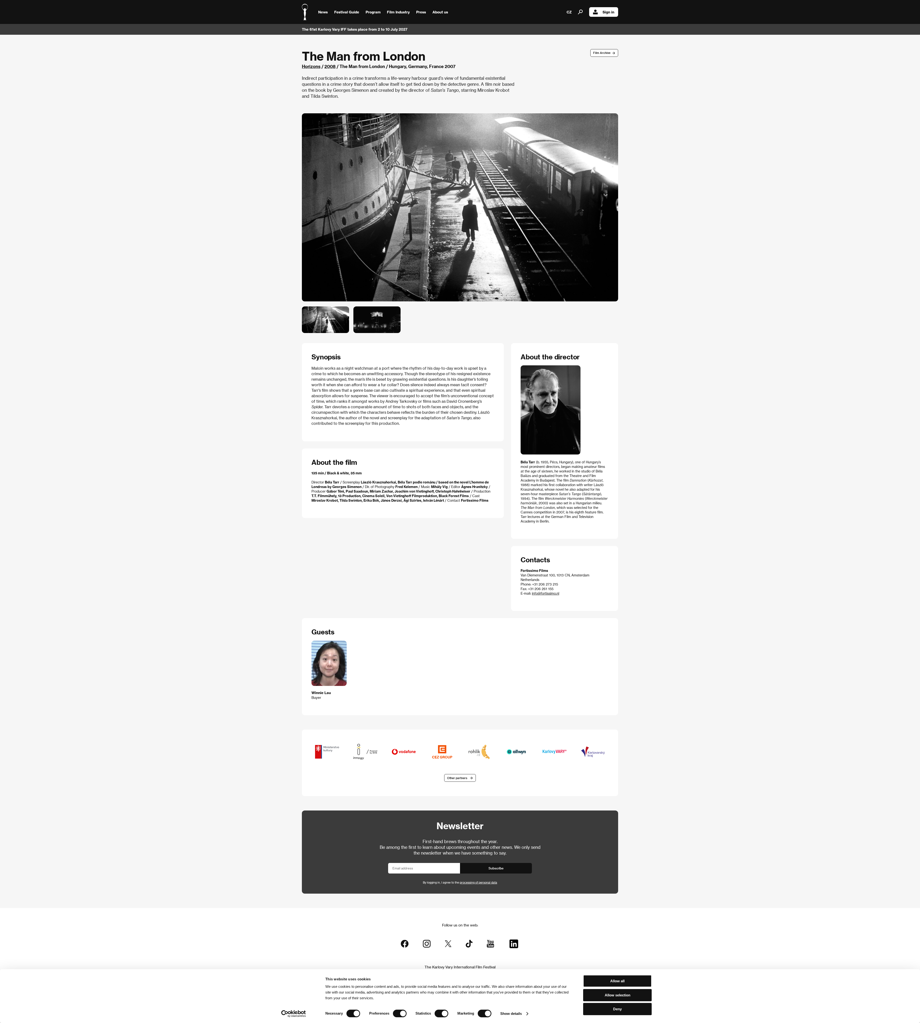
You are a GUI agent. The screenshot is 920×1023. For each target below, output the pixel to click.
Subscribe (496, 868)
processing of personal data (478, 882)
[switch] (400, 1013)
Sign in (608, 12)
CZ (569, 12)
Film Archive (601, 52)
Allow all (617, 981)
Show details (511, 1014)
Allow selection (617, 995)
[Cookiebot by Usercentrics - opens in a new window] (294, 1013)
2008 (330, 66)
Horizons (311, 66)
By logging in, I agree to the (460, 882)
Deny (617, 1009)
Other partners (457, 778)
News (323, 12)
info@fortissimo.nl (545, 593)
